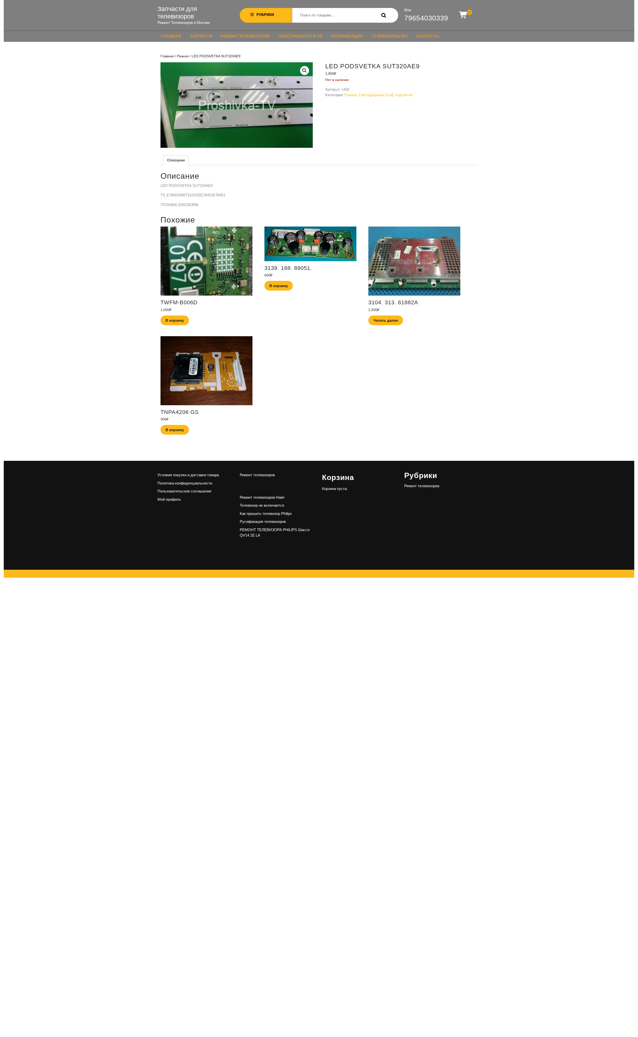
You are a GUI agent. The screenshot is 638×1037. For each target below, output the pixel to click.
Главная (171, 36)
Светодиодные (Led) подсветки (385, 95)
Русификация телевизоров (263, 521)
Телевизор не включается (262, 505)
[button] (304, 70)
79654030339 (426, 18)
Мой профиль (169, 499)
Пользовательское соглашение (184, 491)
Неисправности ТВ (300, 36)
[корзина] (463, 15)
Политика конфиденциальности (185, 483)
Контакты (427, 36)
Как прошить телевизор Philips (266, 513)
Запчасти (201, 36)
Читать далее (385, 320)
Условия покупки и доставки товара (188, 475)
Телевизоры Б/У (390, 36)
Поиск (382, 15)
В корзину (174, 320)
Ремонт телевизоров (245, 36)
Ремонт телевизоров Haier (262, 497)
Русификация (347, 36)
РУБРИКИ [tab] (265, 14)
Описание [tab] (176, 160)
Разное (183, 56)
